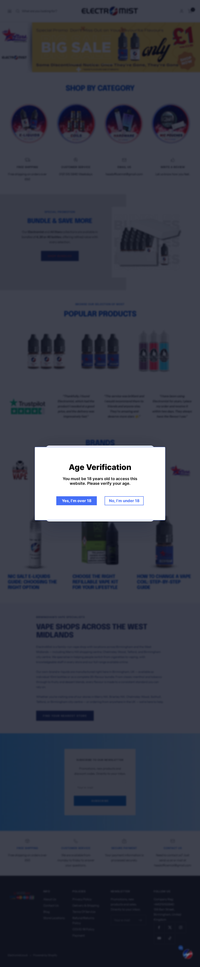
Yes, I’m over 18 (76, 500)
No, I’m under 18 (124, 500)
